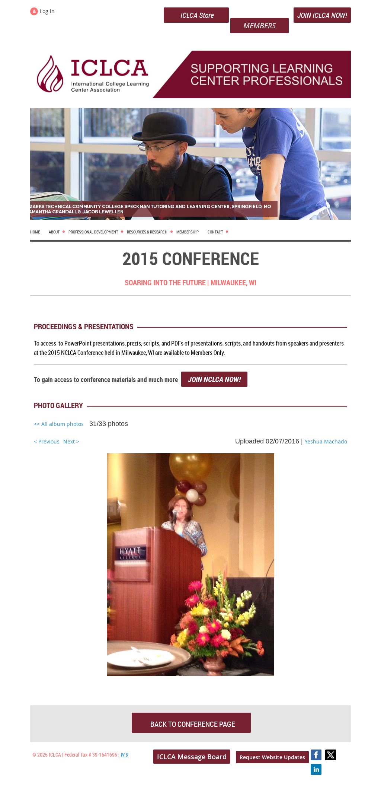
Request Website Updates (272, 757)
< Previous (47, 441)
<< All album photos (59, 423)
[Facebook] (316, 755)
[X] (330, 755)
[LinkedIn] (316, 769)
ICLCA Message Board (192, 756)
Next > (71, 441)
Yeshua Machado (326, 441)
